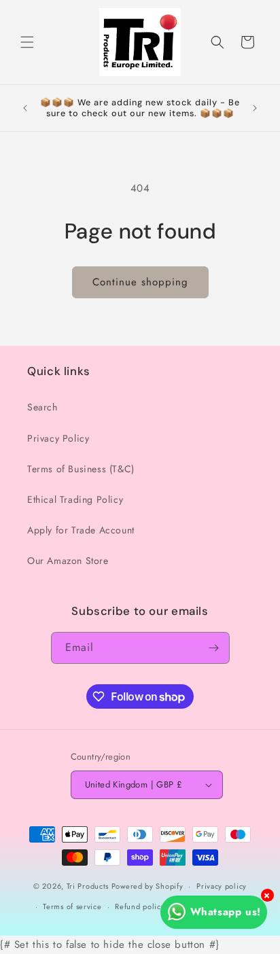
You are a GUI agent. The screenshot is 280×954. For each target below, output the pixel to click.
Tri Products (88, 886)
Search (42, 407)
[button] (27, 42)
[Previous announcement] (25, 108)
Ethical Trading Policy (75, 499)
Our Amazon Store (68, 560)
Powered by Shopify (147, 886)
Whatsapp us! (225, 911)
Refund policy (139, 906)
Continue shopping (140, 282)
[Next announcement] (255, 108)
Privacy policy (221, 886)
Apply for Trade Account (81, 530)
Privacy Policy (58, 438)
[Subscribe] (214, 648)
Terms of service (72, 906)
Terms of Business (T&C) (81, 469)
